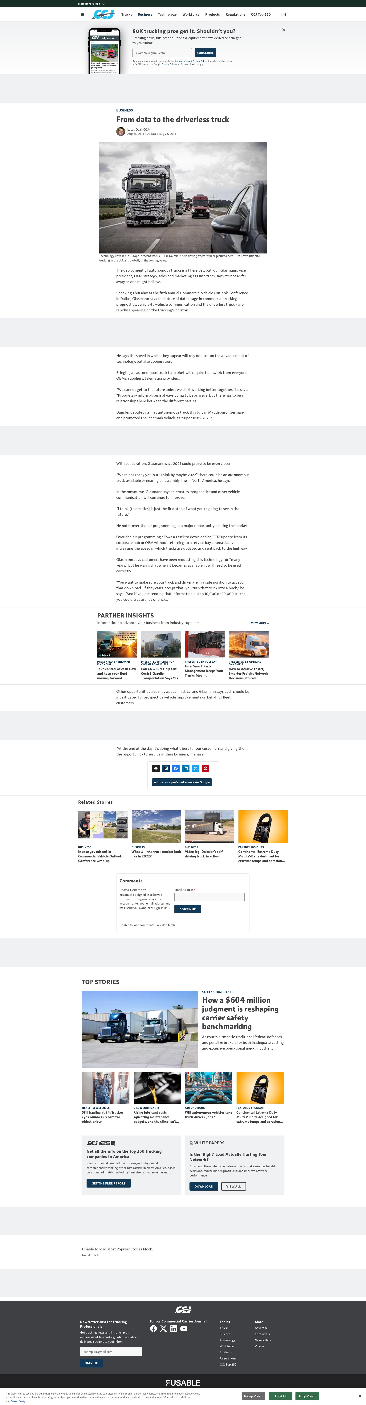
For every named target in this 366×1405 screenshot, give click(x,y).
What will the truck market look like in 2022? (156, 854)
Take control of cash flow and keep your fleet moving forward (116, 673)
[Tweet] (195, 768)
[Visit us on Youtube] (183, 1328)
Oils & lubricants (146, 1107)
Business (124, 110)
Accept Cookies (307, 1396)
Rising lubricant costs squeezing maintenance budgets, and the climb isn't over (154, 1117)
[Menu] (82, 14)
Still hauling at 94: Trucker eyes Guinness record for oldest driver (102, 1117)
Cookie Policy (18, 1401)
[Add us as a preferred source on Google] (166, 768)
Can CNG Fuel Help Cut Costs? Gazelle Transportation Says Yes (159, 673)
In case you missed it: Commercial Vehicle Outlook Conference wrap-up (100, 856)
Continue (188, 909)
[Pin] (205, 768)
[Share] (176, 768)
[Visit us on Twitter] (163, 1328)
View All (233, 1186)
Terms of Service (189, 64)
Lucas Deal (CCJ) (138, 129)
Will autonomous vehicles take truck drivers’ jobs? (208, 1114)
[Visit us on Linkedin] (173, 1328)
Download (204, 1186)
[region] (183, 1396)
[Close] (360, 1396)
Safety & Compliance (217, 992)
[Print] (156, 768)
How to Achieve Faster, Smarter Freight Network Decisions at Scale (248, 673)
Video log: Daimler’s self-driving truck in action (204, 854)
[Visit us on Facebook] (153, 1328)
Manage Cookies (253, 1396)
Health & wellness (96, 1107)
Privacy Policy (168, 64)
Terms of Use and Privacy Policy (191, 60)
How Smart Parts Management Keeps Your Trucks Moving (204, 671)
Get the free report (109, 1183)
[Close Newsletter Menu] (283, 29)
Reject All (280, 1396)
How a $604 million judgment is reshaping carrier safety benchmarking (240, 1013)
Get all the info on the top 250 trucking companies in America (124, 1154)
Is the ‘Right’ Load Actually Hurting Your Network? (228, 1157)
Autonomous (195, 1107)
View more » (260, 623)
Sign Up (91, 1363)
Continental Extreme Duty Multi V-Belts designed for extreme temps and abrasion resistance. (260, 856)
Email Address (185, 889)
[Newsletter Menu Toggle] (283, 14)
